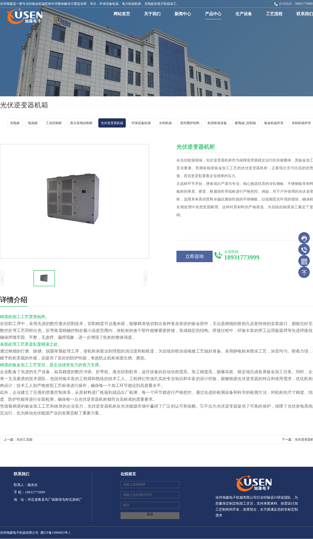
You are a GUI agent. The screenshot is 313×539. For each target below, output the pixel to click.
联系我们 (305, 13)
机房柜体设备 (217, 123)
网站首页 (122, 13)
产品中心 (213, 13)
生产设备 (244, 13)
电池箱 (33, 123)
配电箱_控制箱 (245, 123)
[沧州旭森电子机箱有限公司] (23, 14)
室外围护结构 (189, 123)
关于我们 (152, 13)
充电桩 (15, 123)
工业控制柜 (54, 123)
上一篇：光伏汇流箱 (18, 439)
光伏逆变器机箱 (112, 123)
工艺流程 (274, 13)
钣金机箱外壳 (273, 123)
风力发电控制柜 (81, 123)
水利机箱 (165, 123)
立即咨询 (194, 256)
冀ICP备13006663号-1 (55, 532)
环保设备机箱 (141, 123)
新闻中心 (183, 13)
